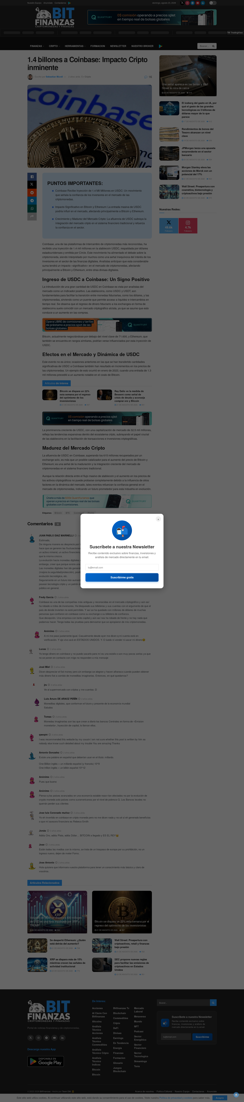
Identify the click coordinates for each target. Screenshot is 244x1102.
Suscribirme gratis (122, 577)
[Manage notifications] (236, 1094)
